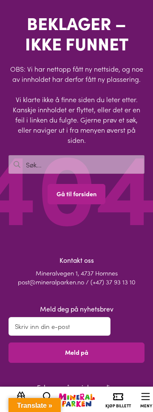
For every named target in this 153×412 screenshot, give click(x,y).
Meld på (76, 352)
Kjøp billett (118, 406)
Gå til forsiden (76, 193)
